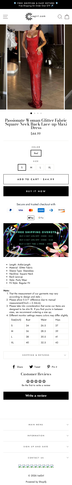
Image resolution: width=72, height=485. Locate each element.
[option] (36, 4)
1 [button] (31, 114)
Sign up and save (36, 446)
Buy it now (36, 191)
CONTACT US (36, 457)
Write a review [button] (36, 395)
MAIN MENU (36, 424)
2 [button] (35, 114)
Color (36, 147)
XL (49, 167)
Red (36, 153)
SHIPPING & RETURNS (36, 355)
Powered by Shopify (36, 482)
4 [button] (41, 114)
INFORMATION (36, 435)
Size (36, 161)
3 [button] (38, 114)
